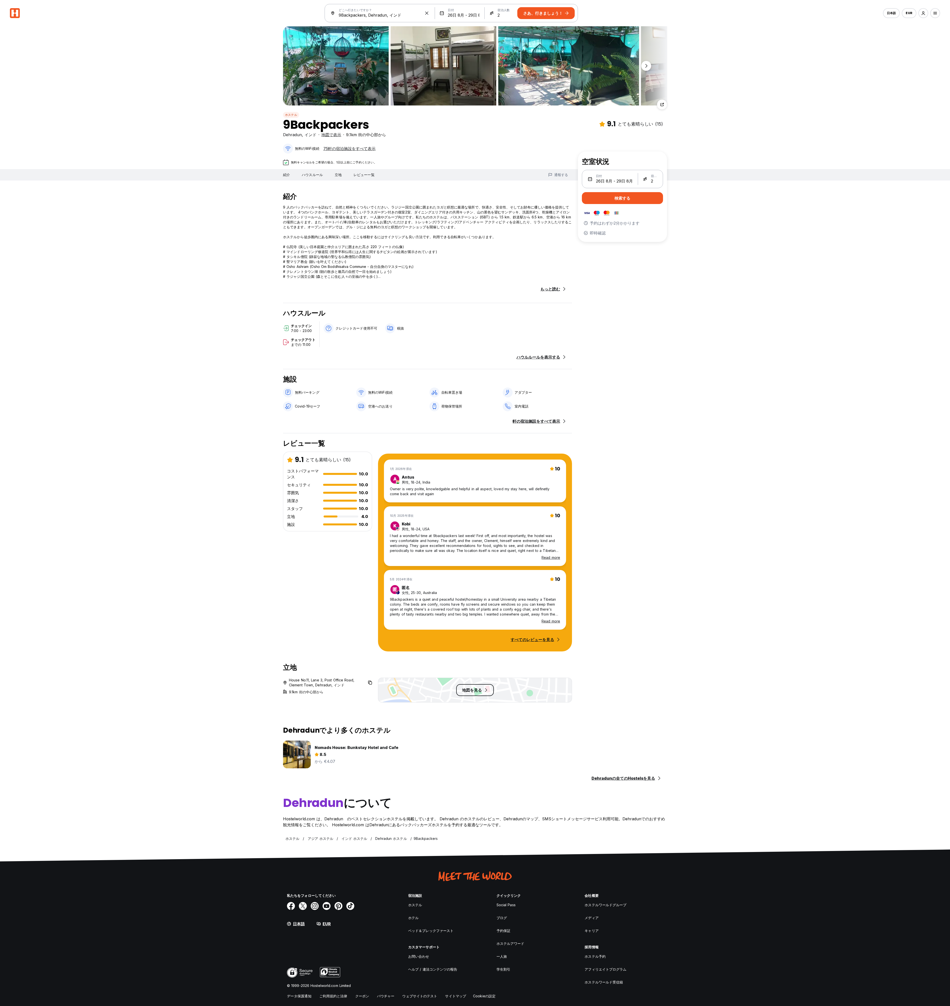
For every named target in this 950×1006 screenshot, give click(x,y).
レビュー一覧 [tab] (364, 175)
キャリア (591, 931)
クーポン (362, 996)
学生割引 (503, 969)
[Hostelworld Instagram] (315, 906)
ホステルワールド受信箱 (604, 982)
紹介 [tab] (286, 175)
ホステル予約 (595, 956)
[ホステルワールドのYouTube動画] (327, 906)
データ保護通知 (299, 996)
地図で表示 (331, 134)
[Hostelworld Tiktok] (350, 906)
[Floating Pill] (646, 66)
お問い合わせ (418, 956)
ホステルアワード (510, 943)
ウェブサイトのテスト (419, 996)
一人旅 (502, 956)
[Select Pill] (923, 13)
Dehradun (292, 134)
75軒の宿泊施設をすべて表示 (349, 148)
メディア (591, 918)
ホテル (413, 918)
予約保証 (503, 931)
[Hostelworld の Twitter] (303, 906)
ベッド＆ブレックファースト (430, 931)
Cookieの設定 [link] (484, 996)
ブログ (502, 918)
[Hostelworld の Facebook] (291, 906)
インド (310, 134)
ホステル (291, 115)
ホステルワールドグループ (605, 905)
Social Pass (506, 905)
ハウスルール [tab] (312, 175)
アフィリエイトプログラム (605, 969)
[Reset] (427, 13)
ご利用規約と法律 (333, 996)
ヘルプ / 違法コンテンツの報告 (432, 969)
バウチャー (386, 996)
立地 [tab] (338, 175)
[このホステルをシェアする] (662, 104)
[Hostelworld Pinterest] (338, 906)
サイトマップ (455, 996)
